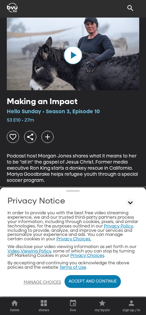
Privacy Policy (118, 226)
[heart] (13, 137)
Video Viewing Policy (29, 251)
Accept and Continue (93, 282)
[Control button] (130, 202)
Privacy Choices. (73, 239)
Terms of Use (72, 267)
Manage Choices (42, 283)
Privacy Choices (87, 255)
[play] (73, 55)
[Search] (130, 8)
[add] (47, 137)
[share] (30, 137)
